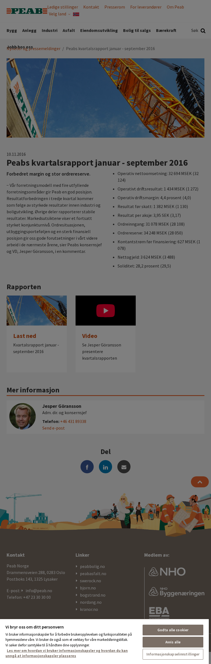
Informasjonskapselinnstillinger (173, 654)
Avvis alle (173, 642)
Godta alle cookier (172, 630)
